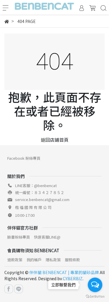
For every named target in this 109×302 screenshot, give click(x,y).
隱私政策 (53, 259)
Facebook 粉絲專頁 (23, 158)
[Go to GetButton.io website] (95, 296)
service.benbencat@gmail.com (42, 199)
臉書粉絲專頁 (18, 237)
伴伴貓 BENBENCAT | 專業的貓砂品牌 (64, 272)
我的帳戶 (34, 259)
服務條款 (72, 259)
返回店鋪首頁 (55, 139)
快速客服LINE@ (47, 237)
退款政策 (14, 259)
